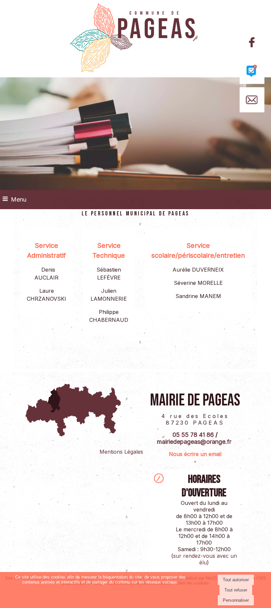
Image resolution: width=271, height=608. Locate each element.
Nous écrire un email (195, 454)
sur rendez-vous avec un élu (205, 559)
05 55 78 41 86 (193, 434)
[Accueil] (135, 38)
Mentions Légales (121, 451)
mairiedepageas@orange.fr (194, 441)
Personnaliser (236, 600)
